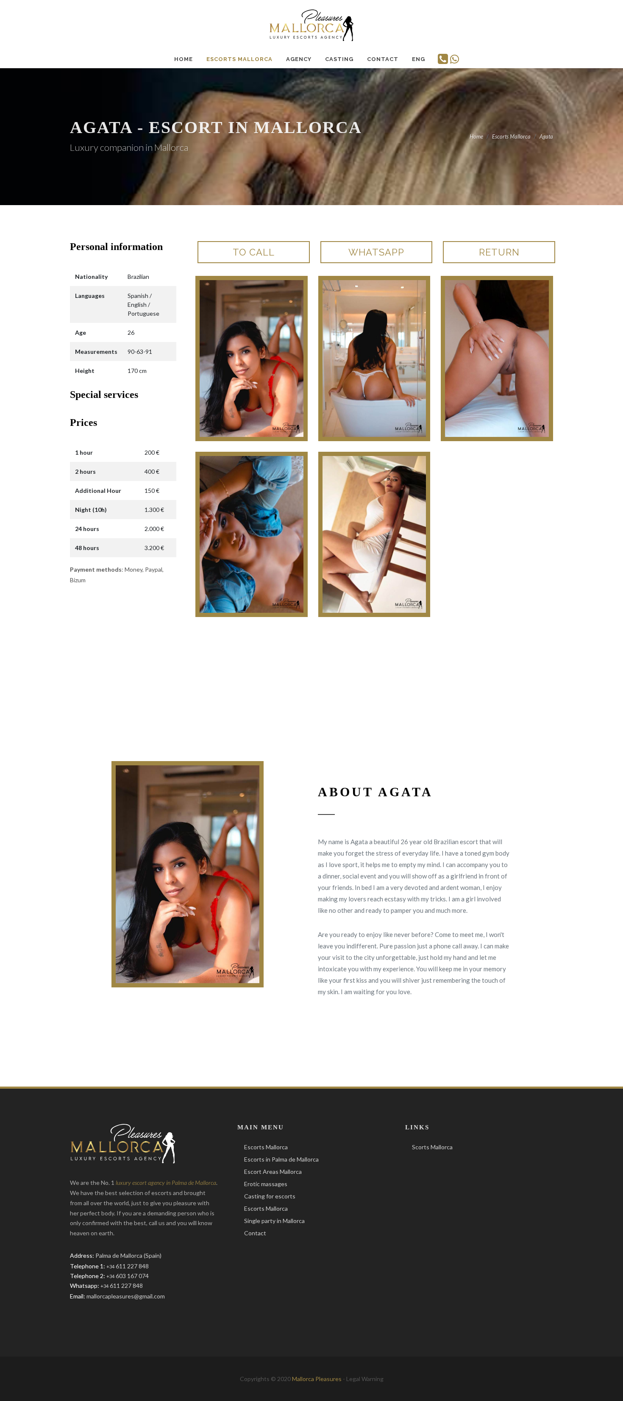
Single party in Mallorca (274, 1220)
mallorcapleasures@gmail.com (125, 1296)
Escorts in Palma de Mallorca (281, 1159)
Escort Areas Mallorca (273, 1171)
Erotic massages (265, 1183)
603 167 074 (127, 1275)
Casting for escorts (269, 1196)
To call (254, 252)
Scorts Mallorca (432, 1147)
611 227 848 (127, 1266)
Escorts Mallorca (266, 1147)
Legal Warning (365, 1378)
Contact (255, 1233)
